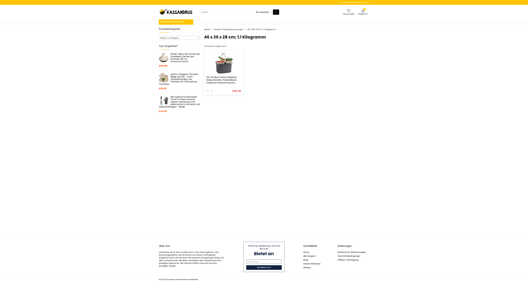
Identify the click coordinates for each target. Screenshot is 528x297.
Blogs (305, 259)
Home (207, 29)
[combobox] (179, 38)
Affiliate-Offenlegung (348, 259)
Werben (307, 267)
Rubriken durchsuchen (173, 21)
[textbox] (179, 38)
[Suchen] (276, 12)
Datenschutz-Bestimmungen (352, 252)
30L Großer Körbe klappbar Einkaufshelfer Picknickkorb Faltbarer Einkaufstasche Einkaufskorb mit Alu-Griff (221, 81)
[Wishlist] (348, 11)
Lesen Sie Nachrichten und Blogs (355, 2)
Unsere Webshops (312, 263)
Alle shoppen (309, 256)
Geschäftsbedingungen (349, 256)
